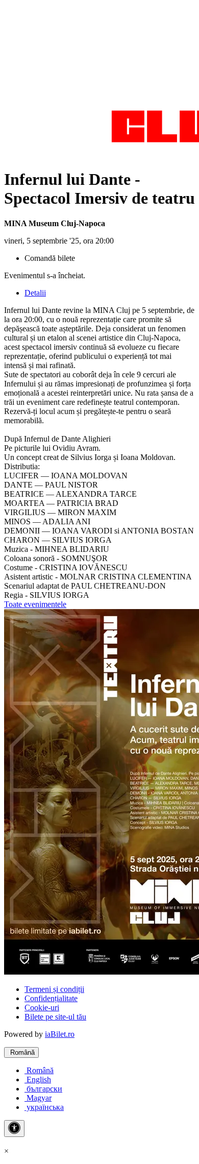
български (43, 1088)
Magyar (38, 1098)
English (37, 1079)
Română (21, 1052)
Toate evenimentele (35, 604)
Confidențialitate (51, 998)
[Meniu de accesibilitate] (14, 1128)
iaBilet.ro (59, 1034)
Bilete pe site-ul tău (55, 1016)
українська (44, 1107)
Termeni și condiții (54, 989)
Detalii (35, 292)
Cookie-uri (41, 1007)
